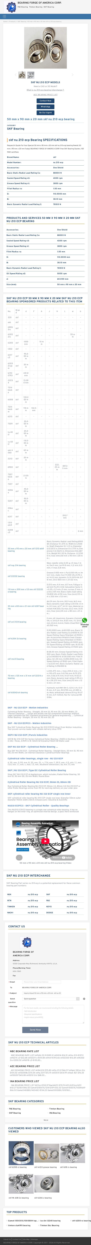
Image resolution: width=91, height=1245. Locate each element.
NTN (9, 900)
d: (7, 279)
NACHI (10, 913)
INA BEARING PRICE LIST (24, 1081)
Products (12, 22)
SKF (48, 894)
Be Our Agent (45, 113)
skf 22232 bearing (16, 576)
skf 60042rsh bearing (18, 692)
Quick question (12, 1000)
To (11, 988)
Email (12, 982)
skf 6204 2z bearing (17, 639)
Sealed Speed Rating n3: (18, 178)
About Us (7, 1239)
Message (13, 1007)
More (46, 1120)
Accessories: (13, 168)
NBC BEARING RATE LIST (24, 1051)
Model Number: (14, 162)
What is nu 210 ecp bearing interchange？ (45, 90)
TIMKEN (11, 907)
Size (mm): (11, 284)
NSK (9, 894)
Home (5, 22)
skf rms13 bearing (16, 659)
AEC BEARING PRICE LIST (46, 95)
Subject (13, 993)
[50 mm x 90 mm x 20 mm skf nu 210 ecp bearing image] (45, 48)
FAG (48, 900)
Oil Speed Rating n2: (16, 273)
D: (8, 194)
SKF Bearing (22, 22)
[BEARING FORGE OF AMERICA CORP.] (9, 6)
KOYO (49, 907)
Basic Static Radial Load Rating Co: (23, 173)
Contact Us (16, 1239)
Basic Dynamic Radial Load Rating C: (24, 204)
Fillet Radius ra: (14, 189)
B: (8, 199)
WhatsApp (45, 107)
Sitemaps (34, 1239)
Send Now (35, 1030)
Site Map (26, 1239)
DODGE (49, 913)
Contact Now (45, 101)
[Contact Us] (84, 622)
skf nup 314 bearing (17, 565)
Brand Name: (13, 157)
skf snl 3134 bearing (17, 622)
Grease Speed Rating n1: (18, 183)
